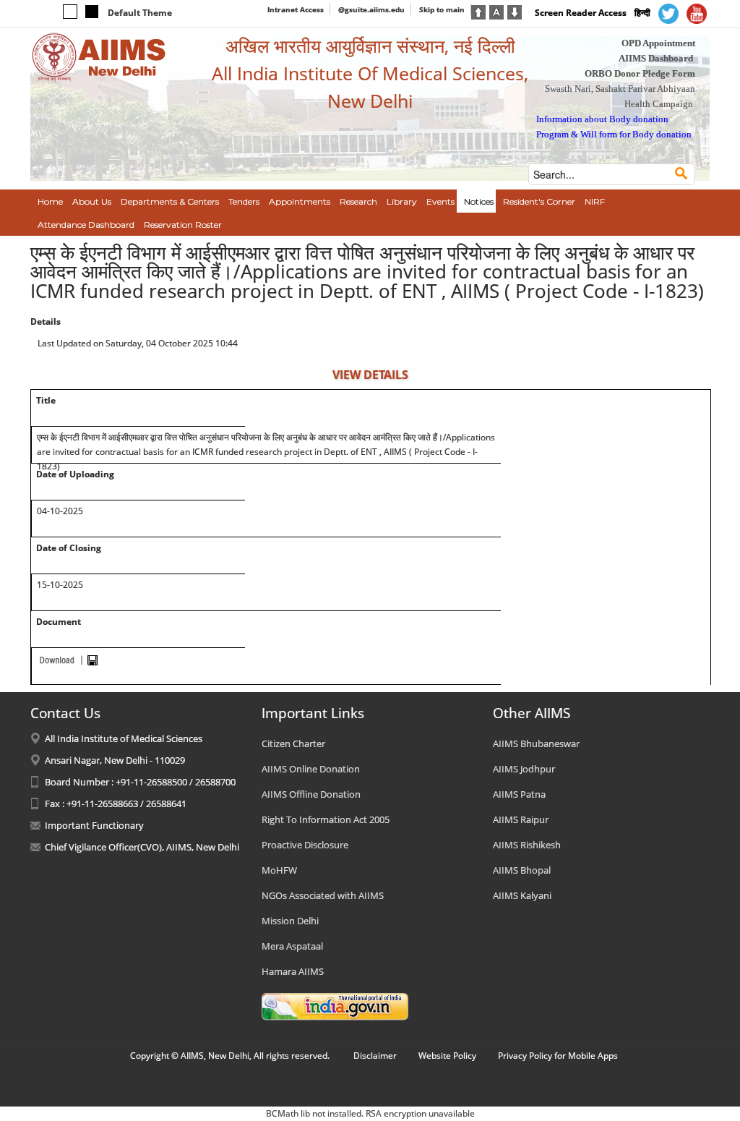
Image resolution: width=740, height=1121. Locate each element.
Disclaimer (375, 1055)
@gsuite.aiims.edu (371, 9)
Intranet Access (295, 9)
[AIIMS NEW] (99, 56)
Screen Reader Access (581, 13)
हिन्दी (642, 13)
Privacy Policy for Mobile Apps (558, 1055)
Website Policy (447, 1055)
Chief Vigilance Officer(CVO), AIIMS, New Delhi (142, 846)
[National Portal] (335, 1006)
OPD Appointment (658, 43)
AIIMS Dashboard (656, 58)
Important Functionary (94, 825)
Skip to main (442, 9)
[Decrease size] (514, 11)
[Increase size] (478, 11)
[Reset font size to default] (496, 11)
